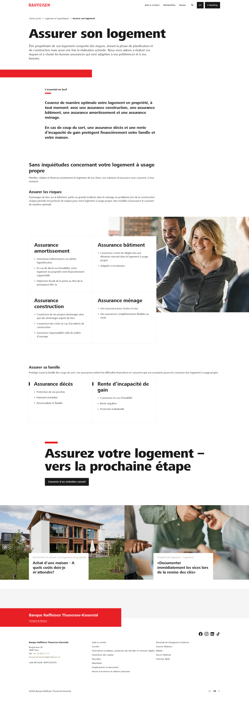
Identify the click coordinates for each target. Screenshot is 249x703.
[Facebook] (201, 634)
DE (209, 691)
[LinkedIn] (212, 634)
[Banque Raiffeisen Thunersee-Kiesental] (39, 5)
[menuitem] (152, 5)
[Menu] (200, 5)
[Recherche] (192, 5)
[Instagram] (206, 634)
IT (219, 691)
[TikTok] (218, 634)
